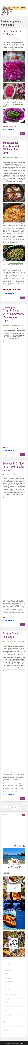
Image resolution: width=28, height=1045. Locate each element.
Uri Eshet (7, 773)
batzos (17, 604)
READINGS (6, 1002)
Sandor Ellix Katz (10, 101)
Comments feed (6, 1030)
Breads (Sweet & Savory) (9, 970)
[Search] (23, 815)
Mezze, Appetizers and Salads (10, 991)
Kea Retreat (13, 773)
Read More (22, 133)
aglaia (17, 157)
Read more (21, 494)
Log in (4, 1025)
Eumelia (10, 646)
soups (6, 1010)
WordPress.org (5, 1033)
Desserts (6, 973)
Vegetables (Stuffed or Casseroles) (11, 1015)
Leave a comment (21, 325)
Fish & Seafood (7, 978)
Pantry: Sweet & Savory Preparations (11, 994)
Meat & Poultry (7, 989)
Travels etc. (7, 1013)
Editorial (6, 975)
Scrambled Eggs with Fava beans (16, 262)
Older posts (15, 807)
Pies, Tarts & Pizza (8, 999)
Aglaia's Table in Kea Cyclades (10, 1043)
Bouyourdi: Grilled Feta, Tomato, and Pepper (13, 467)
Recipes (6, 1005)
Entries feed (5, 1027)
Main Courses (7, 983)
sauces (6, 1007)
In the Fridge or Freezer (9, 981)
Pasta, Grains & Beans (8, 997)
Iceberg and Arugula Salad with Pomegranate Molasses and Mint (14, 314)
